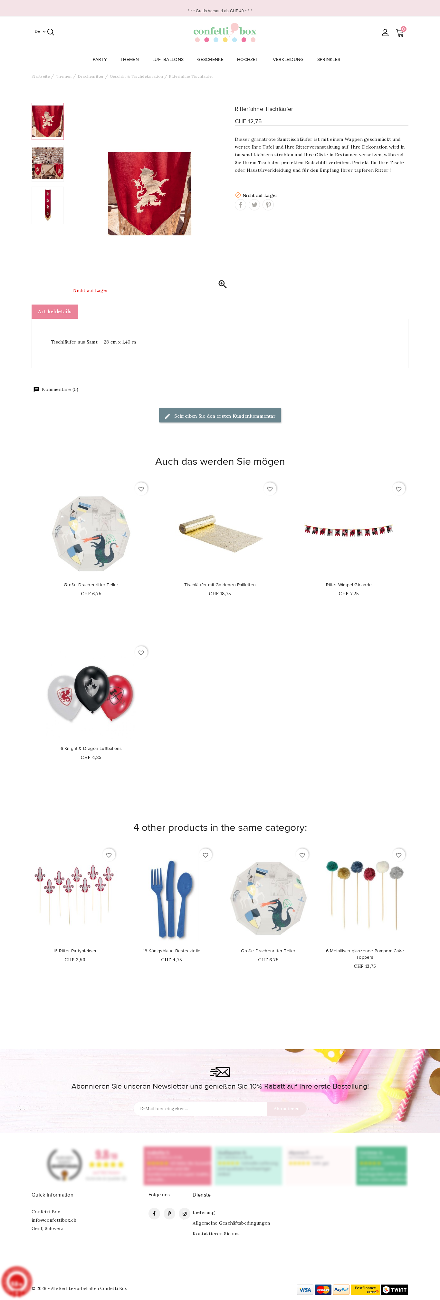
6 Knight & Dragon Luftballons (91, 749)
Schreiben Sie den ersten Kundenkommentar (224, 416)
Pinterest (268, 204)
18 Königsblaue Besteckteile (171, 951)
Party (100, 60)
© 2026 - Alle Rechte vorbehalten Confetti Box (79, 1288)
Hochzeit (248, 60)
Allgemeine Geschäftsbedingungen (231, 1223)
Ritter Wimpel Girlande (349, 585)
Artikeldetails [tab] (55, 311)
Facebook (154, 1213)
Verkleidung (288, 60)
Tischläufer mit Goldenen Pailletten (220, 585)
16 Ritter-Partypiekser (75, 951)
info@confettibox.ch (54, 1220)
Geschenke (210, 60)
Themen (129, 60)
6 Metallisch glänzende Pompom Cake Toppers (365, 954)
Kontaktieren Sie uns (216, 1234)
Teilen (240, 204)
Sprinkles (328, 60)
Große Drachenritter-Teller (91, 585)
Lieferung (204, 1212)
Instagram (184, 1213)
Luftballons (168, 60)
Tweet (254, 204)
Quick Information (52, 1195)
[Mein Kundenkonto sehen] (385, 32)
